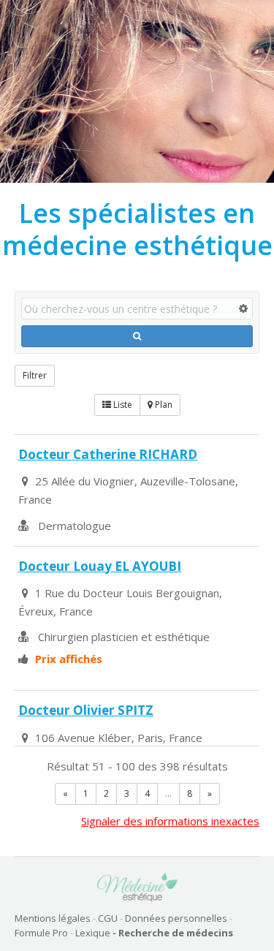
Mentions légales (53, 918)
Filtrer (35, 375)
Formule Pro (41, 932)
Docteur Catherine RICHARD (107, 454)
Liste (121, 404)
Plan (162, 404)
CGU (108, 918)
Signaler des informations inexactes (170, 821)
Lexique (92, 932)
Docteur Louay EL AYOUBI (99, 566)
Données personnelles (176, 918)
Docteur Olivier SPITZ (85, 710)
